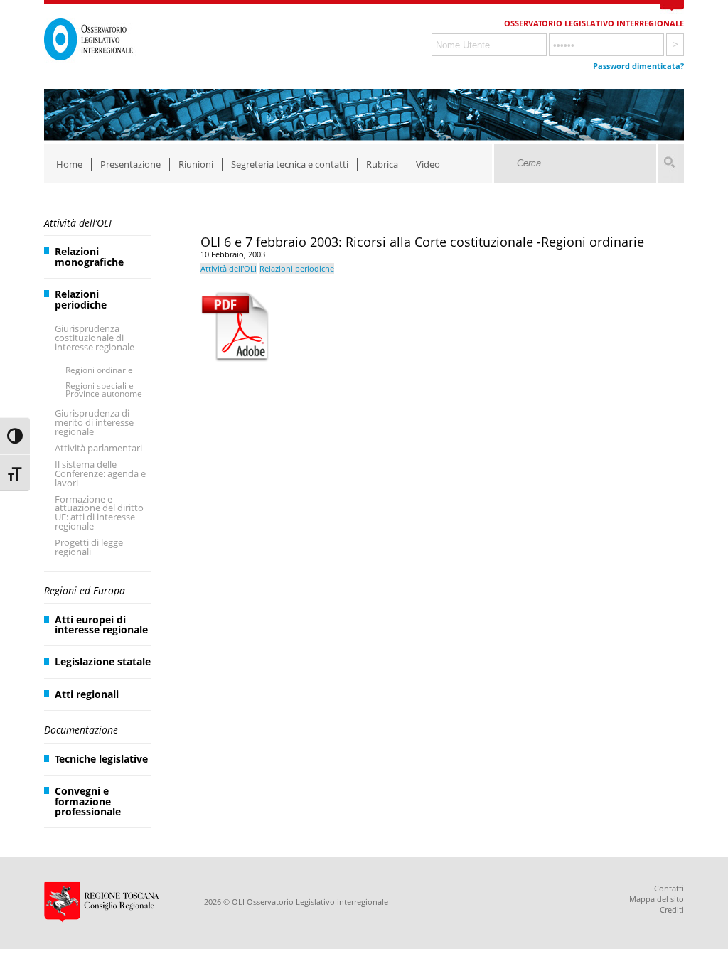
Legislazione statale (103, 661)
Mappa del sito (656, 899)
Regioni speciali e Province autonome (103, 389)
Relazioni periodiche (81, 299)
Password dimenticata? (638, 65)
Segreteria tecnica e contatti (289, 164)
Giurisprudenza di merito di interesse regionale (94, 422)
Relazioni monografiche (89, 256)
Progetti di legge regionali (89, 547)
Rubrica (382, 164)
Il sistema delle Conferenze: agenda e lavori (100, 473)
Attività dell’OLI (78, 223)
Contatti (669, 888)
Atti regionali (87, 694)
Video (428, 164)
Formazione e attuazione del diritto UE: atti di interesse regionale (99, 513)
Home (69, 164)
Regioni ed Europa (84, 590)
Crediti (672, 909)
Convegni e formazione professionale (88, 801)
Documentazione (81, 729)
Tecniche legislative (101, 759)
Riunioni (195, 164)
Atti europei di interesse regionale (101, 624)
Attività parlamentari (98, 447)
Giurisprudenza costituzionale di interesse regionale (94, 337)
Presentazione (130, 164)
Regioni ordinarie (99, 370)
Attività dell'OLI (228, 268)
